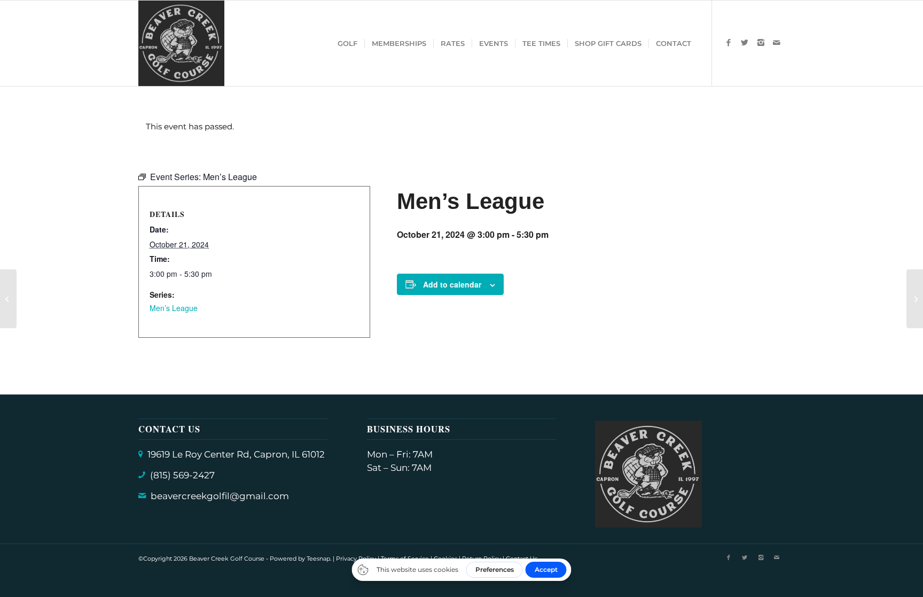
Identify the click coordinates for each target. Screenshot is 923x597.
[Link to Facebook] (729, 43)
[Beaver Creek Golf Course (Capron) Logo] (181, 43)
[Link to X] (745, 43)
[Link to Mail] (777, 43)
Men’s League (174, 308)
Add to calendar (452, 284)
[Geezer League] (8, 298)
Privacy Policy (356, 558)
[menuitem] (347, 43)
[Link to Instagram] (761, 43)
